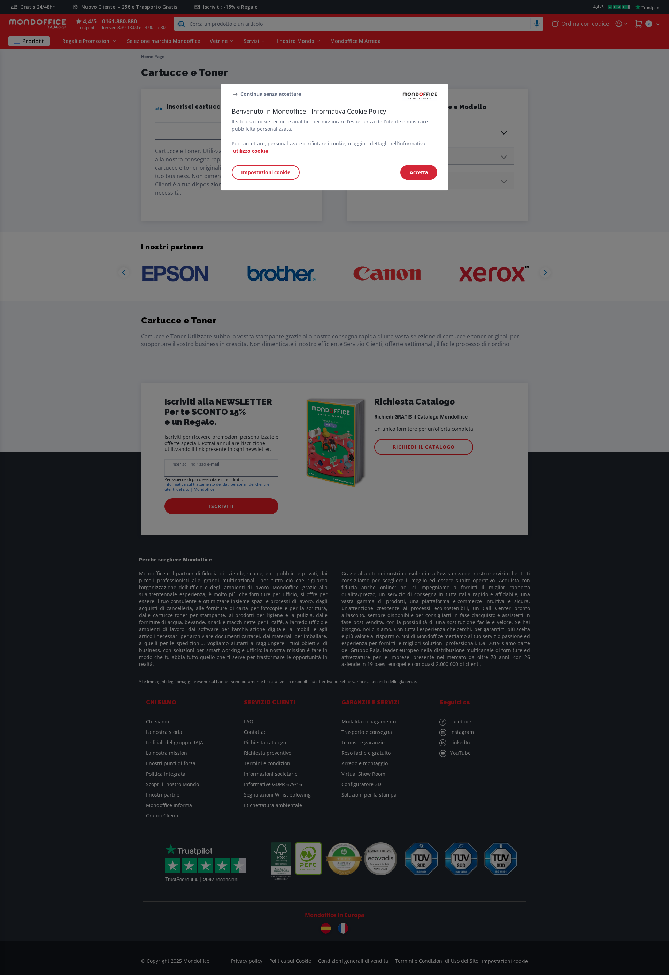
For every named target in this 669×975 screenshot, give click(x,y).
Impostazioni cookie (265, 172)
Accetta (419, 172)
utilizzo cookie (250, 150)
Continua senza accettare (270, 94)
